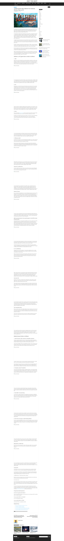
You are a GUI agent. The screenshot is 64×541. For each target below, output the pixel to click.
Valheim (26, 511)
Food (35, 3)
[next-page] (37, 525)
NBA (39, 28)
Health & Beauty (28, 3)
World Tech (19, 3)
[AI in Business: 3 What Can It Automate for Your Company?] (25, 529)
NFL (39, 29)
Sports (42, 3)
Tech (24, 511)
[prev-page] (36, 525)
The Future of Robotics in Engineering (33, 532)
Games (18, 511)
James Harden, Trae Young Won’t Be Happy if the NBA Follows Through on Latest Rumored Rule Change (19, 516)
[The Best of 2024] (32, 1)
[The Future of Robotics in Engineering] (34, 529)
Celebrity (38, 3)
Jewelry (40, 26)
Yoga (32, 3)
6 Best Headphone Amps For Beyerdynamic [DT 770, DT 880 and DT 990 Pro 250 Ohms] (32, 516)
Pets (39, 30)
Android (16, 511)
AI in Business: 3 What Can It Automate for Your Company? (25, 532)
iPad (20, 511)
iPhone (21, 511)
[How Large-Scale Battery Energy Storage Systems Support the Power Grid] (17, 529)
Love (39, 27)
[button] (50, 4)
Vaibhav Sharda (16, 11)
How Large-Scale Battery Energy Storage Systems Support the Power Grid (17, 533)
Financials (23, 3)
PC (23, 511)
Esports (45, 3)
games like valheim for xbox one (20, 488)
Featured (40, 18)
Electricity (40, 16)
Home (15, 3)
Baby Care (40, 10)
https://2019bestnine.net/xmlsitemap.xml (30, 537)
